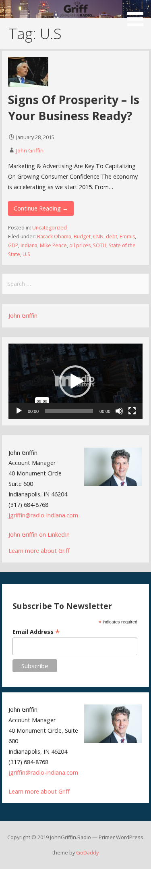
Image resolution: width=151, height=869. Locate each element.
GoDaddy (87, 852)
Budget (82, 236)
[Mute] (119, 411)
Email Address (36, 631)
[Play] (19, 411)
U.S (26, 254)
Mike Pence (53, 245)
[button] (138, 14)
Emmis (127, 236)
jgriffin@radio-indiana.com (43, 515)
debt (111, 236)
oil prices (80, 245)
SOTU (99, 245)
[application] (75, 381)
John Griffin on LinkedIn (39, 534)
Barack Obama (54, 236)
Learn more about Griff (39, 550)
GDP (13, 245)
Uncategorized (49, 227)
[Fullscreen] (132, 411)
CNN (98, 236)
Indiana (29, 245)
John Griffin (29, 150)
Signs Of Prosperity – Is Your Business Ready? (73, 107)
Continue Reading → (41, 208)
